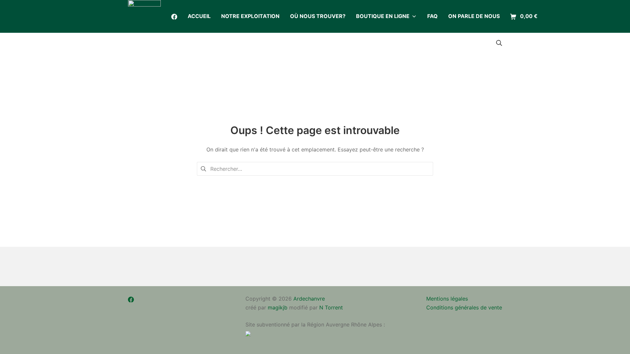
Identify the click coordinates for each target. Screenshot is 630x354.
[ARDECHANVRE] (144, 16)
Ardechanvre (309, 298)
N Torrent (331, 307)
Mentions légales (447, 298)
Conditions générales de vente (464, 307)
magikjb (277, 307)
